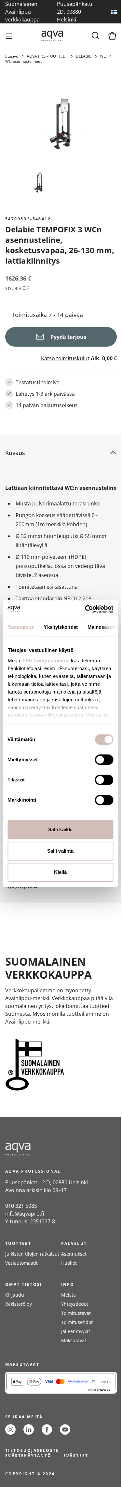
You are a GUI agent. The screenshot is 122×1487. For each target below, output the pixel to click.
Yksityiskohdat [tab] (60, 627)
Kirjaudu (14, 1295)
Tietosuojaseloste (32, 1450)
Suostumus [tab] (20, 627)
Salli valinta (60, 851)
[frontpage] (61, 1149)
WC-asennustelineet (23, 61)
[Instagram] (10, 1429)
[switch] (104, 759)
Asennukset (74, 1254)
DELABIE (83, 56)
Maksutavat (73, 1340)
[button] (55, 452)
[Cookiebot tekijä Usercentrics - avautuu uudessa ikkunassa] (85, 609)
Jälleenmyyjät (75, 1331)
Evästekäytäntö (28, 1455)
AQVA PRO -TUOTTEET (47, 56)
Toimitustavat (76, 1313)
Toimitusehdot (77, 1322)
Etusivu (11, 56)
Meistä (68, 1295)
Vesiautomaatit (21, 1263)
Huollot (69, 1263)
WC (103, 56)
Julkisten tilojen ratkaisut (32, 1254)
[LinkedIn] (28, 1429)
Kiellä (60, 872)
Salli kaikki (60, 829)
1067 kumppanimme (45, 660)
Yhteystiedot (74, 1304)
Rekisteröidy (18, 1304)
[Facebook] (47, 1429)
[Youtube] (65, 1429)
